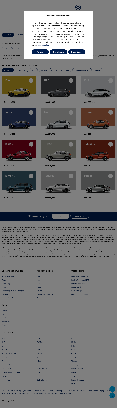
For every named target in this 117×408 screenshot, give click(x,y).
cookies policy (43, 45)
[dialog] (58, 204)
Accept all (40, 52)
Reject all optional (58, 52)
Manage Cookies (76, 52)
